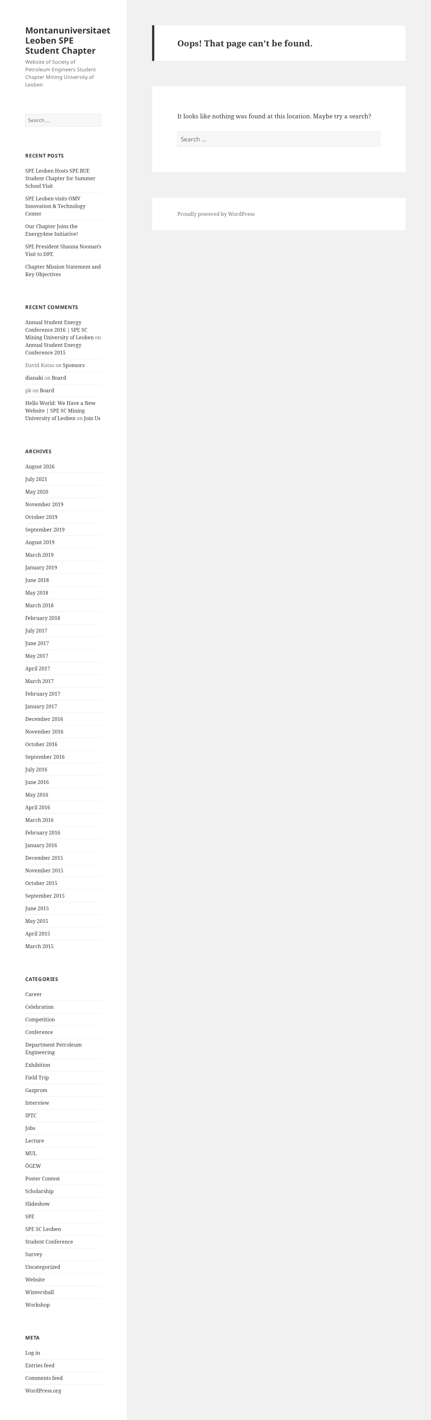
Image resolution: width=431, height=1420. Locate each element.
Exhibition (37, 1064)
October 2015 (41, 883)
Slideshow (37, 1203)
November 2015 (44, 870)
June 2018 (37, 580)
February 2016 (42, 832)
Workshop (37, 1304)
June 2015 (37, 908)
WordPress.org (43, 1390)
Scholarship (39, 1191)
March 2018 (39, 605)
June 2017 (37, 643)
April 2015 (37, 933)
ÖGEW (33, 1165)
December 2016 (44, 719)
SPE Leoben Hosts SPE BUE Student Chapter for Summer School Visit (60, 178)
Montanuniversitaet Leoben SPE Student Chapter (67, 40)
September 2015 (45, 895)
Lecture (34, 1140)
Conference (39, 1032)
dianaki (34, 377)
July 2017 (36, 630)
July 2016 (36, 769)
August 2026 (40, 466)
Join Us (92, 418)
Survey (33, 1254)
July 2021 (36, 479)
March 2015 (39, 946)
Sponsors (74, 365)
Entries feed (40, 1365)
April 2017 (37, 668)
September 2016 (45, 756)
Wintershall (39, 1292)
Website (35, 1279)
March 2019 (39, 554)
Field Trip (37, 1077)
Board (59, 377)
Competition (40, 1019)
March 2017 (39, 681)
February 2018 (42, 618)
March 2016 (39, 820)
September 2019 (45, 529)
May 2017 (36, 655)
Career (33, 994)
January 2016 (41, 845)
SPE (29, 1216)
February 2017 (42, 693)
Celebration (39, 1006)
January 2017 (41, 706)
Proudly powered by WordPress (216, 214)
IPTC (31, 1115)
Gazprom (36, 1090)
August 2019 (40, 542)
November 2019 (44, 504)
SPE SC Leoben (43, 1229)
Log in (32, 1352)
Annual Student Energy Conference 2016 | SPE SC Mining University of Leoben (59, 330)
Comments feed (44, 1378)
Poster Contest (42, 1178)
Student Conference (49, 1241)
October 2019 (41, 517)
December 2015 (44, 857)
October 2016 (41, 744)
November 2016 (44, 731)
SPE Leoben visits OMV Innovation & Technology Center (55, 206)
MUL (31, 1153)
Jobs (30, 1128)
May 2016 (36, 794)
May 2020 (36, 491)
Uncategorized (42, 1266)
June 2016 (37, 782)
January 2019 (41, 567)
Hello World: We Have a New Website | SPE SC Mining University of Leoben (60, 411)
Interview (37, 1102)
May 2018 (36, 592)
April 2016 (37, 807)
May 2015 (36, 921)
